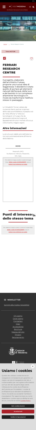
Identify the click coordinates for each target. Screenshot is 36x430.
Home (5, 44)
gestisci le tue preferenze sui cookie (18, 164)
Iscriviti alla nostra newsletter (16, 305)
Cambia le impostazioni (18, 417)
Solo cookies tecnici (18, 406)
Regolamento (18, 337)
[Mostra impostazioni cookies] (34, 215)
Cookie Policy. (25, 401)
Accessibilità (18, 327)
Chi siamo (18, 316)
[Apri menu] (4, 7)
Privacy (18, 335)
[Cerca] (33, 7)
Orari (18, 324)
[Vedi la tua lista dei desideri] (30, 7)
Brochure (18, 329)
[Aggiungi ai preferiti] (31, 58)
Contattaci (18, 321)
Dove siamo (18, 319)
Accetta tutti (18, 411)
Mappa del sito (18, 332)
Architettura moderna (10, 44)
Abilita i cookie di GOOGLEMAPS (17, 162)
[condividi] (4, 58)
